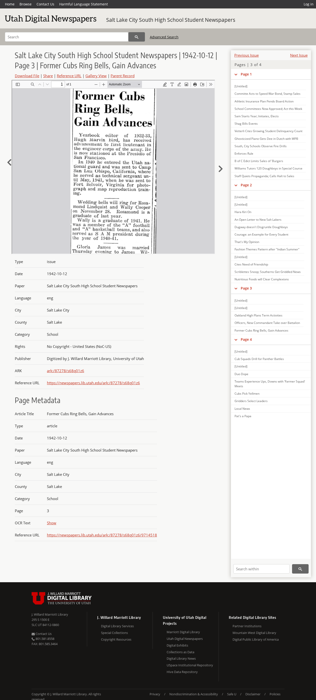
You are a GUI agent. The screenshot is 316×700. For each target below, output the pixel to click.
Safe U (231, 694)
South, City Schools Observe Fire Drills (261, 146)
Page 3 (246, 288)
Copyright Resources (116, 639)
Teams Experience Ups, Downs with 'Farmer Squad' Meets (270, 383)
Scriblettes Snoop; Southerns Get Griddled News (268, 272)
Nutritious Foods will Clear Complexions (262, 279)
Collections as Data (180, 652)
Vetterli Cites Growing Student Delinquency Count (268, 131)
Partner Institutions (247, 626)
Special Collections (114, 632)
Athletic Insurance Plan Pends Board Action (264, 101)
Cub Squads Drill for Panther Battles (259, 359)
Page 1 (246, 74)
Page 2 (246, 185)
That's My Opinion (247, 242)
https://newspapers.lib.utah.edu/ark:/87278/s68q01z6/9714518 (102, 534)
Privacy (155, 694)
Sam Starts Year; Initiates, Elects (257, 116)
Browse (26, 4)
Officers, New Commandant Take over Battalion (267, 323)
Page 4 (246, 339)
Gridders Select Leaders (251, 401)
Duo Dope (241, 374)
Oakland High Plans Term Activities (258, 315)
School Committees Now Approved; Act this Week (268, 109)
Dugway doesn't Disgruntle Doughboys (261, 227)
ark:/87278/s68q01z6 (65, 370)
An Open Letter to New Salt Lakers (258, 219)
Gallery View (96, 75)
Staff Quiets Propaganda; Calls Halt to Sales (264, 176)
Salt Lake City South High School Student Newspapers (170, 19)
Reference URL (69, 75)
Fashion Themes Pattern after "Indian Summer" (267, 249)
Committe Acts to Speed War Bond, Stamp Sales (267, 94)
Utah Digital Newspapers (185, 638)
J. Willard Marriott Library (50, 614)
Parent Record (123, 75)
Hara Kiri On (243, 212)
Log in (309, 4)
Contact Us (45, 4)
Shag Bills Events (246, 123)
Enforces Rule (244, 153)
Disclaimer (252, 694)
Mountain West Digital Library (254, 632)
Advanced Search (164, 37)
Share (48, 75)
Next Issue (299, 55)
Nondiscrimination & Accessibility (193, 694)
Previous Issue (246, 55)
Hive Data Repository (182, 672)
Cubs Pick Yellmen (247, 393)
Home (10, 4)
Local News (242, 409)
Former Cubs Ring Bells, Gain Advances (261, 330)
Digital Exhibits (177, 645)
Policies (275, 694)
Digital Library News (181, 658)
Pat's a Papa (243, 416)
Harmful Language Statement (83, 4)
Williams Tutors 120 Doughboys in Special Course (268, 168)
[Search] (136, 37)
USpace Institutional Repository (190, 665)
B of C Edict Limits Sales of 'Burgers (259, 161)
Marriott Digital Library (183, 632)
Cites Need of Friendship (251, 264)
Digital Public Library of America (256, 639)
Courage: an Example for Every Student (261, 234)
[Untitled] (241, 86)
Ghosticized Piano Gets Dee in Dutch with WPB (266, 139)
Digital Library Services (117, 626)
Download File (27, 75)
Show (51, 522)
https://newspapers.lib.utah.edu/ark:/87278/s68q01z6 (93, 382)
